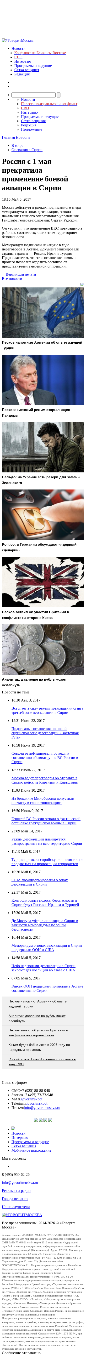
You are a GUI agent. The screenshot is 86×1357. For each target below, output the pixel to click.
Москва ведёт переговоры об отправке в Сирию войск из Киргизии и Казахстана (44, 780)
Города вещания (15, 1199)
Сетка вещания (26, 70)
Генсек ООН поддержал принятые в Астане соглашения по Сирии (47, 988)
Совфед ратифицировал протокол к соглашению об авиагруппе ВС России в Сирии (44, 757)
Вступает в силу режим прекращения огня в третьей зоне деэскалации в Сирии (47, 710)
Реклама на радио (16, 1191)
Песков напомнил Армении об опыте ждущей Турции (38, 1003)
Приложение (31, 129)
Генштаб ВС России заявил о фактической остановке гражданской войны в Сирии (46, 821)
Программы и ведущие (33, 66)
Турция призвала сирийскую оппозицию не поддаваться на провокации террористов (47, 862)
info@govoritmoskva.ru (42, 1108)
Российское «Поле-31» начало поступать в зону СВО (42, 1061)
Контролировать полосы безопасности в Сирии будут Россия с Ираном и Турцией (45, 902)
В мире (17, 145)
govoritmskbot (31, 1099)
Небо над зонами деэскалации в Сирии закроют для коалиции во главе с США (43, 968)
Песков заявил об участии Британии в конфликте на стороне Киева (38, 1032)
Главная (8, 137)
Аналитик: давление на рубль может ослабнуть (37, 1018)
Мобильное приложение (31, 1150)
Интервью (22, 61)
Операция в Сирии (27, 150)
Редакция (22, 74)
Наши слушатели (16, 1207)
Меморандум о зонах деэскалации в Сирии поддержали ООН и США (46, 947)
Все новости (12, 279)
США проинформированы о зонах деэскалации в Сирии (39, 882)
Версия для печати (21, 274)
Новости (18, 48)
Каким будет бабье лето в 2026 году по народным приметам (39, 1047)
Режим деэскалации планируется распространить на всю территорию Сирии (46, 841)
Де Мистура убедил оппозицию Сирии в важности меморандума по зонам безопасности (44, 925)
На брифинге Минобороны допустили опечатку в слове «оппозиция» (42, 800)
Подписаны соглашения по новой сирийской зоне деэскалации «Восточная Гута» (45, 733)
